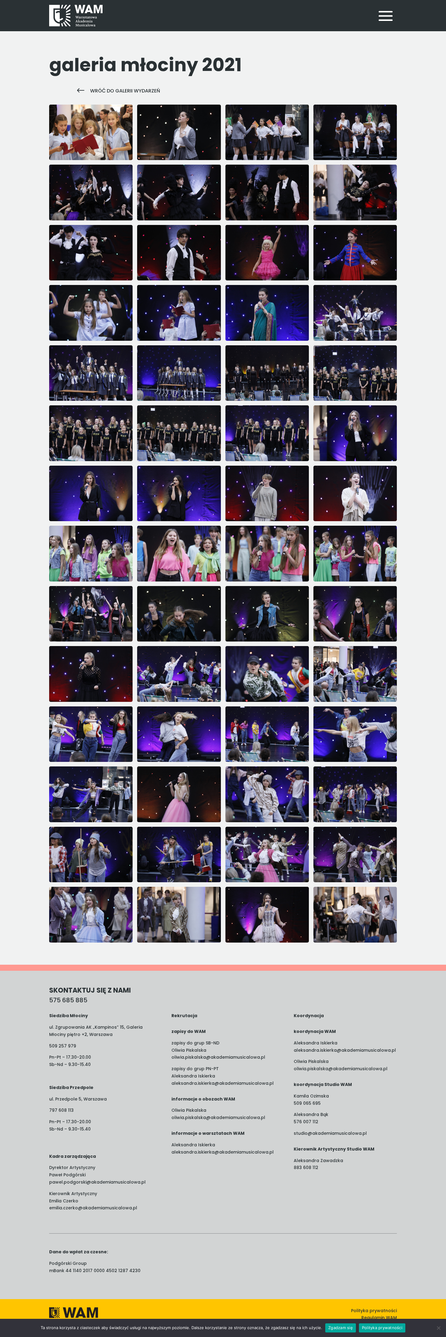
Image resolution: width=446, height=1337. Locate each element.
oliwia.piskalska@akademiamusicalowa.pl (218, 1057)
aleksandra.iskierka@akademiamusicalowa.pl (222, 1083)
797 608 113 (61, 1110)
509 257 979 (62, 1046)
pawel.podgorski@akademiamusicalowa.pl (97, 1182)
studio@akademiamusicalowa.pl (330, 1133)
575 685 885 (68, 1000)
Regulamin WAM (379, 1318)
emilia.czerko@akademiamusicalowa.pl (93, 1208)
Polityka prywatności (374, 1311)
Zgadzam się (340, 1327)
